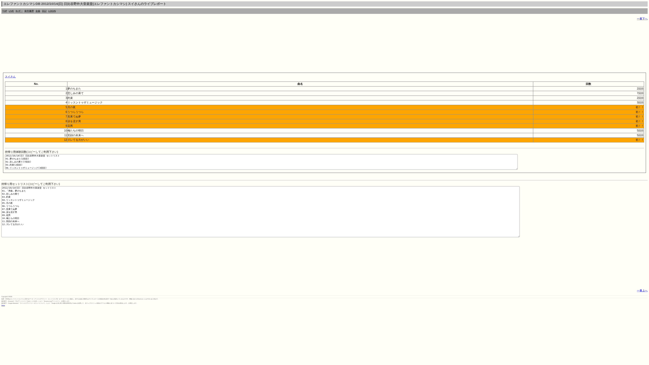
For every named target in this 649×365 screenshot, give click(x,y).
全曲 (37, 11)
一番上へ (642, 290)
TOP (4, 11)
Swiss (3, 305)
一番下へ (642, 18)
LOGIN (52, 11)
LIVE (11, 11)
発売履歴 (29, 11)
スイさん (10, 76)
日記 (44, 11)
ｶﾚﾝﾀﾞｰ (19, 11)
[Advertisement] (102, 47)
